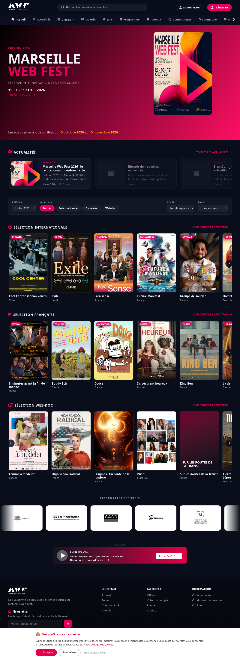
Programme (131, 19)
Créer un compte (157, 600)
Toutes (47, 208)
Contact (152, 610)
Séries (106, 600)
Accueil (21, 19)
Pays (201, 202)
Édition (17, 202)
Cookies (197, 605)
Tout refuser (69, 652)
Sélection (46, 202)
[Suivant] (229, 168)
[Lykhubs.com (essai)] (120, 555)
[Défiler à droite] (232, 19)
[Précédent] (11, 168)
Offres (151, 595)
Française (92, 208)
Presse (151, 605)
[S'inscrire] (68, 624)
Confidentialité (201, 595)
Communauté (182, 19)
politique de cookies (102, 644)
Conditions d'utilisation (207, 600)
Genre (170, 202)
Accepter (48, 652)
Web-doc (110, 208)
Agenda (156, 19)
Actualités (43, 19)
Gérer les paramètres (95, 652)
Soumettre (209, 19)
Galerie (91, 19)
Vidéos (66, 19)
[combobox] (104, 7)
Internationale (68, 208)
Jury (109, 19)
